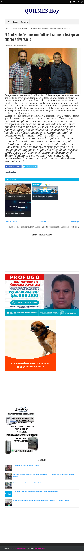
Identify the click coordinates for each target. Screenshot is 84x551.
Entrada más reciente (11, 221)
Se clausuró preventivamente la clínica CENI (27, 483)
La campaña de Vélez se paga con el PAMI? (26, 465)
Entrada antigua (74, 221)
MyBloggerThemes (40, 548)
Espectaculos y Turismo (21, 45)
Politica (15, 22)
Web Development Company (18, 548)
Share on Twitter (31, 166)
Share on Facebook (14, 166)
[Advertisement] (42, 255)
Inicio (3, 2)
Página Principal (44, 221)
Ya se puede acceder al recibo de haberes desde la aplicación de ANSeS (35, 491)
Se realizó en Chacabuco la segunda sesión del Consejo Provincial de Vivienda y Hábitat (41, 500)
